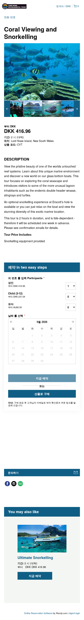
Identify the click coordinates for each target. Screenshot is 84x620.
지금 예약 (35, 576)
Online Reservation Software (38, 613)
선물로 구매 (42, 394)
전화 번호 (9, 17)
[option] (13, 109)
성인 (16, 284)
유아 (15, 305)
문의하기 (13, 473)
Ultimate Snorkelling (35, 557)
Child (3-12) (16, 295)
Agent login (74, 613)
